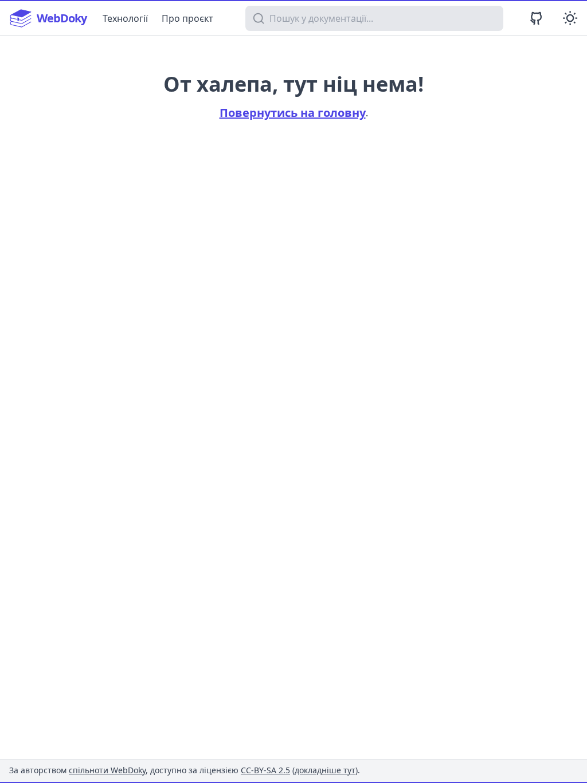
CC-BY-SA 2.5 (265, 770)
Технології (125, 18)
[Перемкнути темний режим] (570, 18)
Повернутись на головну (293, 112)
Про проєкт (187, 18)
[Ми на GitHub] (536, 18)
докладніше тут (325, 770)
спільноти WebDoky (107, 770)
